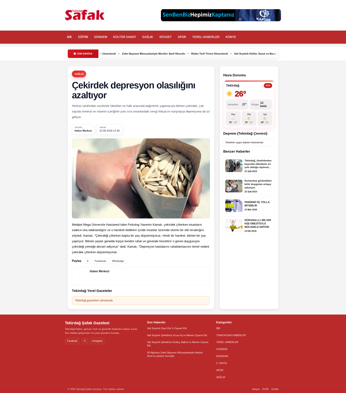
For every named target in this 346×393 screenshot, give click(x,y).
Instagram (97, 341)
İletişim (256, 389)
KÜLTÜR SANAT (124, 37)
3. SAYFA (221, 363)
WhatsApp (118, 260)
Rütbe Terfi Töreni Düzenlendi (189, 53)
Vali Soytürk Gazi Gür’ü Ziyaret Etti (167, 328)
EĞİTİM (83, 37)
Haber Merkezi (83, 130)
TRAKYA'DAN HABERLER (231, 335)
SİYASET (165, 37)
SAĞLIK (147, 37)
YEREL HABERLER (205, 37)
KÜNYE (231, 37)
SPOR (182, 37)
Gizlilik (274, 389)
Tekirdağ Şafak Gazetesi (87, 323)
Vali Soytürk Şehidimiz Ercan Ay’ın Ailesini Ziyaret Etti (177, 335)
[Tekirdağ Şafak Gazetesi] (85, 15)
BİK (69, 37)
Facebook (100, 260)
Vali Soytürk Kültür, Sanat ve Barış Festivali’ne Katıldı (247, 53)
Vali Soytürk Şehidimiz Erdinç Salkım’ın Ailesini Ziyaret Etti (177, 344)
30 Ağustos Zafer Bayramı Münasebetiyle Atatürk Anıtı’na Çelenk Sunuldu (175, 354)
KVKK (265, 389)
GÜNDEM (100, 37)
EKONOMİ (222, 356)
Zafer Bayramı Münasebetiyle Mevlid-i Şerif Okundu (133, 53)
